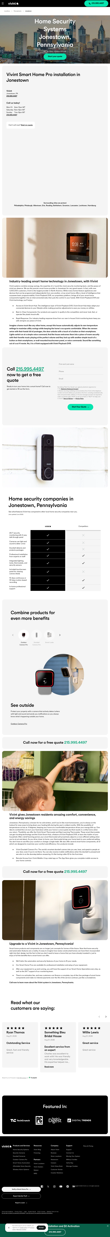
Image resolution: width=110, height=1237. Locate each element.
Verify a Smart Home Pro (20, 1189)
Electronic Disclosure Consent (69, 389)
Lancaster (74, 206)
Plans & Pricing (88, 1146)
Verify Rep (69, 1163)
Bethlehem (57, 206)
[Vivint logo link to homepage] (11, 3)
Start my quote (27, 125)
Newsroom (54, 1159)
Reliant (36, 1170)
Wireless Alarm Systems (21, 1169)
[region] (26, 1227)
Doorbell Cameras (19, 1156)
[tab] (23, 635)
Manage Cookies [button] (21, 1229)
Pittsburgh (28, 206)
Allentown (37, 206)
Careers (53, 1163)
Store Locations (56, 1156)
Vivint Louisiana (39, 1163)
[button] (3, 3)
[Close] (8, 1227)
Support (69, 1150)
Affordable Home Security (22, 1166)
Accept (41, 1227)
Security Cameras (19, 1153)
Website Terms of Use (52, 1211)
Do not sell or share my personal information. (14, 1213)
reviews (21, 1078)
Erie (43, 206)
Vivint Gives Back (57, 1166)
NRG (35, 1173)
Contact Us (70, 1153)
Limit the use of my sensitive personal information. (39, 1213)
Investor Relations (57, 1173)
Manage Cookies (72, 1166)
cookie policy (23, 1227)
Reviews (53, 1153)
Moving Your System (73, 1156)
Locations (7, 11)
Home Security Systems (21, 1150)
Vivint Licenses (41, 1211)
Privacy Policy (80, 398)
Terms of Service (68, 398)
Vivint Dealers (38, 1167)
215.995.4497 (11, 96)
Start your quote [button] (55, 57)
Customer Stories (57, 1169)
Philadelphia (19, 206)
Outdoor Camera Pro (20, 1159)
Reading (49, 206)
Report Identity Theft (20, 1196)
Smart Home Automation (21, 1163)
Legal (25, 1211)
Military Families (71, 1159)
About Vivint (55, 1150)
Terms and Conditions (7, 1211)
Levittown (83, 206)
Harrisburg (92, 206)
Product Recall (32, 1211)
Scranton (66, 206)
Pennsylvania (17, 11)
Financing (37, 1153)
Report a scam (20, 1203)
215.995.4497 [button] (11, 115)
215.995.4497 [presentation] (98, 3)
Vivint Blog (37, 1150)
